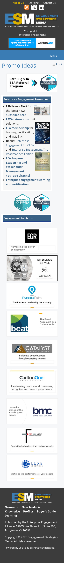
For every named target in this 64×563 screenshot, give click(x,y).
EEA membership (17, 128)
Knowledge (12, 511)
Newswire (11, 507)
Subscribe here (16, 115)
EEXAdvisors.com (17, 119)
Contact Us (49, 2)
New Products (31, 507)
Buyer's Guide (46, 511)
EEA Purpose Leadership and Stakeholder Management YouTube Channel (18, 166)
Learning (34, 2)
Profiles (28, 511)
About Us (18, 2)
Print (59, 64)
